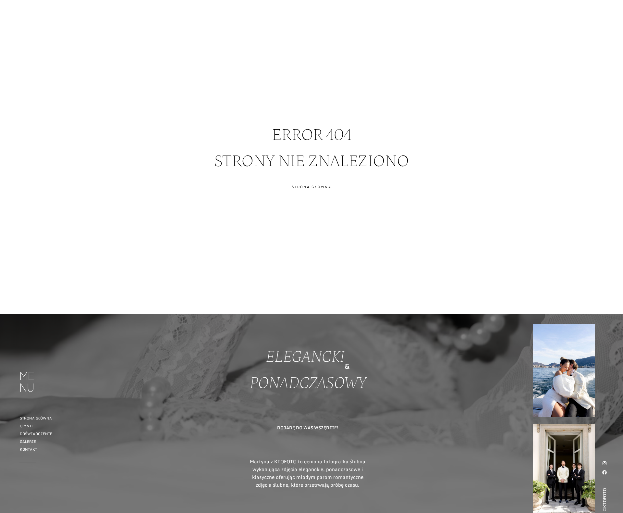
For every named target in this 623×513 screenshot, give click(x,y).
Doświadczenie (36, 434)
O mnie (27, 426)
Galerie (28, 441)
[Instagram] (604, 463)
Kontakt (28, 449)
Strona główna (36, 418)
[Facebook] (604, 472)
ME (612, 30)
